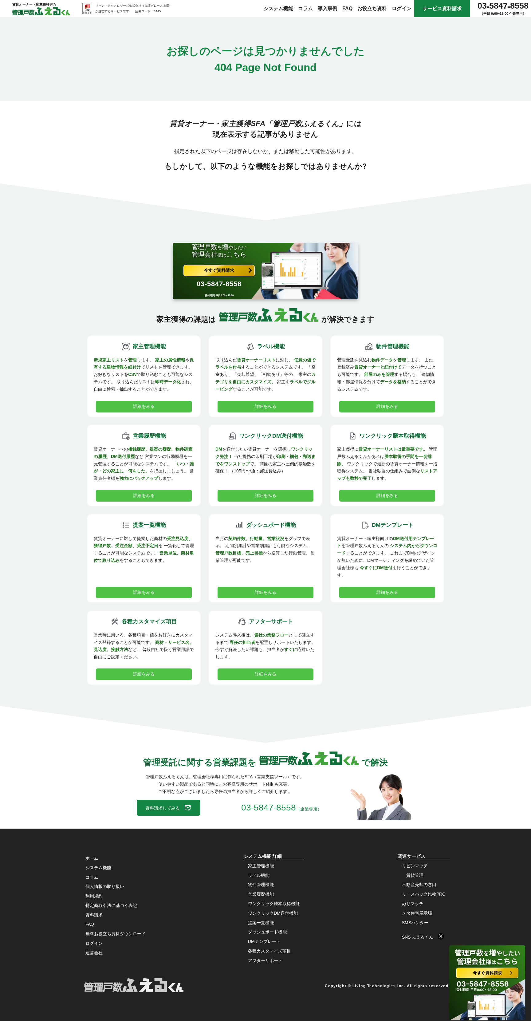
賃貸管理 (414, 875)
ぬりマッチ (412, 903)
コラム (305, 8)
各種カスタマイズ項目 (269, 950)
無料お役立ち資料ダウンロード (115, 933)
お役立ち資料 (372, 8)
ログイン (401, 8)
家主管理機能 (261, 865)
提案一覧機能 (261, 922)
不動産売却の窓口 (419, 884)
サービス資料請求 (442, 8)
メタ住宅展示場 (417, 913)
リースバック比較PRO (424, 894)
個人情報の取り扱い (104, 886)
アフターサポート (265, 960)
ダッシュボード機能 (267, 931)
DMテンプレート (264, 941)
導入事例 (327, 8)
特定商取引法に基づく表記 (111, 905)
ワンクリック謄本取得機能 (274, 903)
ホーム (91, 858)
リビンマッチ (415, 865)
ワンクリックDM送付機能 (273, 913)
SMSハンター (415, 922)
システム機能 (278, 8)
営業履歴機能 (261, 894)
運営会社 (94, 952)
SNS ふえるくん (420, 937)
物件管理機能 (261, 884)
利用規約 (94, 895)
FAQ (347, 8)
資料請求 (94, 915)
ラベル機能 (258, 875)
